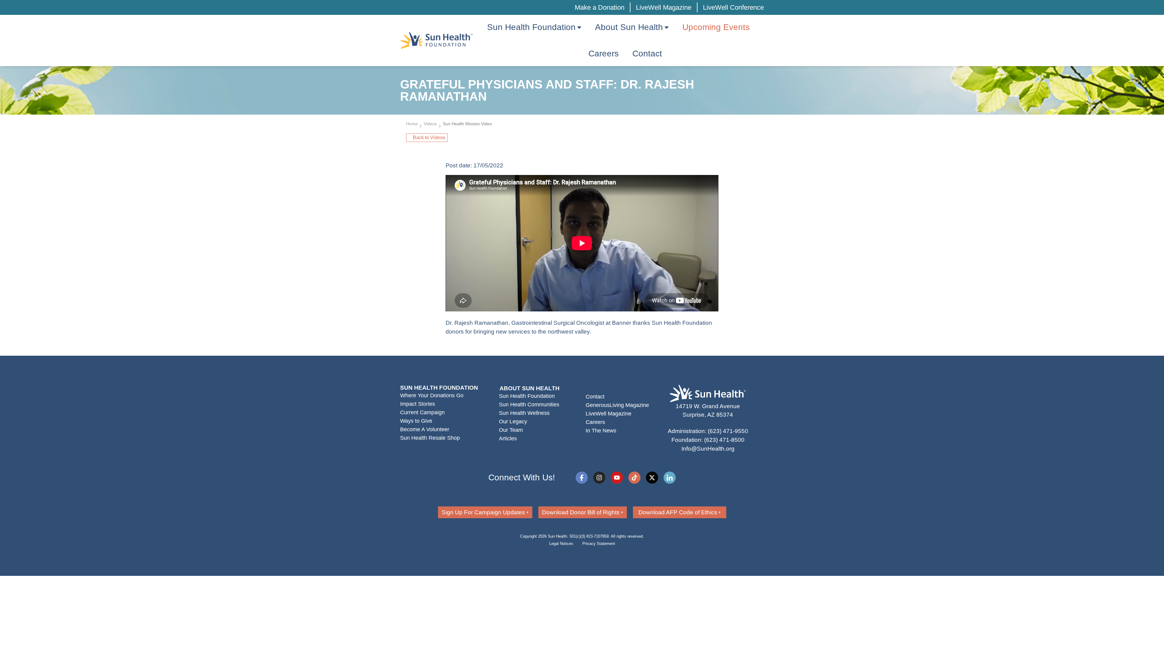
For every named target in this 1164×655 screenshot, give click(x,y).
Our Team (511, 430)
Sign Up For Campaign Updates (483, 512)
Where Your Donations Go (431, 395)
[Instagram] (599, 478)
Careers (595, 422)
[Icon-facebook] (582, 478)
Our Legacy (513, 421)
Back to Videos (429, 137)
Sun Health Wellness (524, 413)
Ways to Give (416, 421)
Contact (595, 397)
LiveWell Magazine (663, 7)
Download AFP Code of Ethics (677, 512)
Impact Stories (417, 404)
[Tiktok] (634, 478)
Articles (508, 438)
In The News (601, 431)
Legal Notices (561, 543)
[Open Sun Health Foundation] (579, 27)
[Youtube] (617, 478)
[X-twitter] (652, 478)
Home (412, 123)
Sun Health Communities (529, 404)
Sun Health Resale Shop (430, 438)
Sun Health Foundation (527, 396)
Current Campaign (422, 412)
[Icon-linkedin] (670, 478)
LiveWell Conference (733, 7)
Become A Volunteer (424, 429)
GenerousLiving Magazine (617, 405)
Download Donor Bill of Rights (581, 512)
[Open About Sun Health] (666, 27)
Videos (430, 123)
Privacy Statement (598, 543)
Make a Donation (599, 7)
